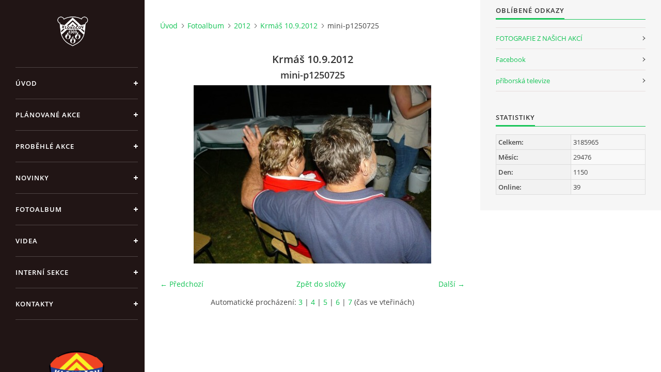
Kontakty (34, 303)
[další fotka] (448, 174)
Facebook (511, 59)
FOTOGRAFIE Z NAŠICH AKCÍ (539, 38)
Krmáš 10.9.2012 (289, 25)
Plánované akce (48, 114)
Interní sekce (42, 272)
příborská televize (523, 80)
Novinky (32, 177)
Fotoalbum (38, 209)
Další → (451, 284)
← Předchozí (181, 284)
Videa (26, 240)
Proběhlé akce (44, 146)
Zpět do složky (320, 284)
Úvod (26, 83)
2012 (242, 25)
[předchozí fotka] (176, 174)
